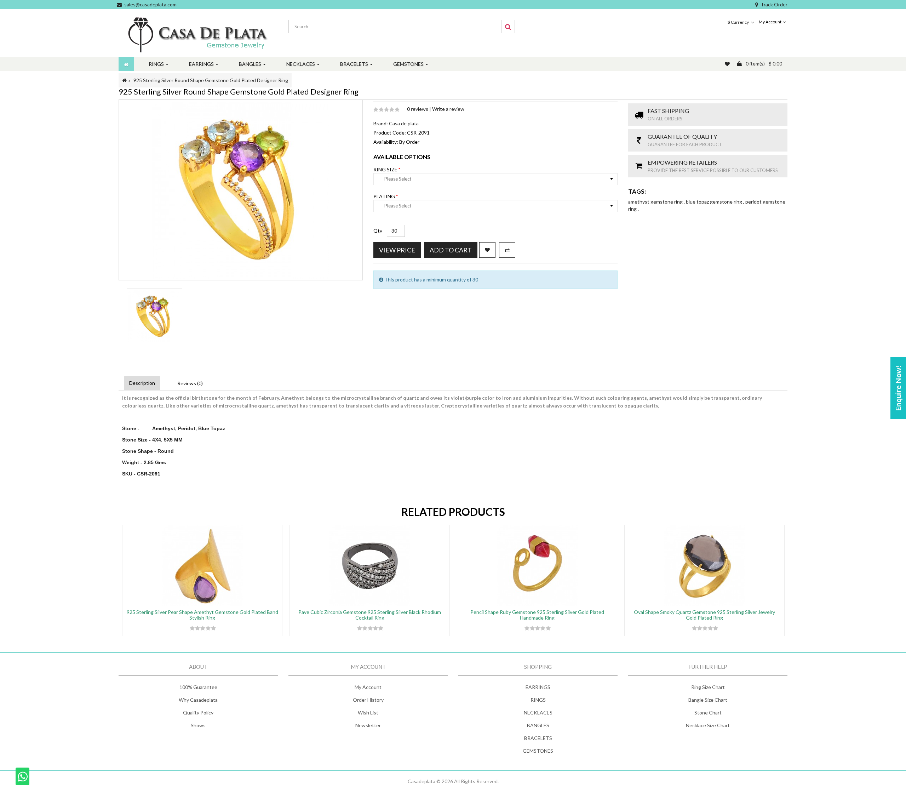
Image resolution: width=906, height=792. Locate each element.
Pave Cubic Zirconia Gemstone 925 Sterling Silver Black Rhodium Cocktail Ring (369, 614)
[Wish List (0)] (728, 64)
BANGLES (538, 725)
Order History (368, 700)
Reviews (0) (190, 383)
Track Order (774, 4)
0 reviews (418, 109)
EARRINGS (538, 687)
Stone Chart (708, 713)
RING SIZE (385, 169)
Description (142, 383)
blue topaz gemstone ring (714, 202)
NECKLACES (538, 713)
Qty (377, 231)
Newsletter (368, 725)
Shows (198, 725)
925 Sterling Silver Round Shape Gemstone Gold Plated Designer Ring (210, 80)
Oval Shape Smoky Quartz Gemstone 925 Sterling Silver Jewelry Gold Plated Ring (704, 614)
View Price (397, 250)
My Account (368, 687)
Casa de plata (404, 123)
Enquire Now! (898, 388)
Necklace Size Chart (708, 725)
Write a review (448, 109)
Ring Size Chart (708, 687)
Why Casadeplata (198, 700)
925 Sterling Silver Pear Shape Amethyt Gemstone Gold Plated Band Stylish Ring (202, 614)
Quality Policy (198, 713)
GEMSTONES (538, 751)
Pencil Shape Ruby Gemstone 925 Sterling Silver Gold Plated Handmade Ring (537, 614)
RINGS (538, 700)
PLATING (384, 196)
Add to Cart (451, 250)
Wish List (368, 713)
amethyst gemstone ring (656, 202)
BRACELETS (538, 738)
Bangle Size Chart (707, 700)
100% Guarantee (198, 687)
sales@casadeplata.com (150, 4)
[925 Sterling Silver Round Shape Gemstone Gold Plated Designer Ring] (154, 316)
